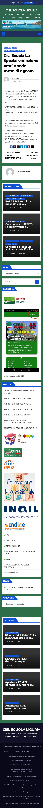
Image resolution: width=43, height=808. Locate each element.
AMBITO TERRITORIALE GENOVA (17, 398)
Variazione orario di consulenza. (14, 50)
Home (6, 752)
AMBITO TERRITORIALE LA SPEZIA (18, 409)
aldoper (21, 253)
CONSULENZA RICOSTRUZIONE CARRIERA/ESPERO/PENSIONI (21, 770)
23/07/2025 (11, 712)
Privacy (25, 792)
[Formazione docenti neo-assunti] (15, 526)
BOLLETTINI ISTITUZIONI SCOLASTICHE (20, 428)
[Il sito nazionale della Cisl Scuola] (13, 452)
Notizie (15, 47)
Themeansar (36, 746)
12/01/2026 (11, 665)
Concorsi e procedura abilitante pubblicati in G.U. (19, 249)
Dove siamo (13, 780)
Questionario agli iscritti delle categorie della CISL (24, 803)
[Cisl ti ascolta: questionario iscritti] (14, 376)
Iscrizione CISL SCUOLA (26, 780)
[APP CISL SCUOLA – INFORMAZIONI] (21, 340)
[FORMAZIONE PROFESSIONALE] (19, 487)
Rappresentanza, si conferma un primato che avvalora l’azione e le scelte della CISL (21, 797)
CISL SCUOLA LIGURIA (21, 10)
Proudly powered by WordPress (12, 746)
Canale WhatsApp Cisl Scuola (21, 760)
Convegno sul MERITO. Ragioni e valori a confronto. (19, 227)
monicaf (17, 78)
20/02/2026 (11, 641)
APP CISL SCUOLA (32, 752)
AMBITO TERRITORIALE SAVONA (17, 415)
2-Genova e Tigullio (26, 195)
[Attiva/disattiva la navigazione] (20, 34)
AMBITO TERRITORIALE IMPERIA (17, 404)
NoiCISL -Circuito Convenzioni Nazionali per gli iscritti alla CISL (21, 786)
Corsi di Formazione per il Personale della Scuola (21, 776)
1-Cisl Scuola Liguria (12, 195)
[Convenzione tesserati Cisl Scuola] (19, 438)
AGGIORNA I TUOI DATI (17, 752)
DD (19, 641)
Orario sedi (18, 792)
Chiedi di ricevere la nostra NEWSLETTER (21, 765)
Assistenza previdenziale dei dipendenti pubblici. (21, 756)
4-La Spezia (7, 47)
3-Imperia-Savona (11, 198)
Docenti (8, 244)
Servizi (6, 803)
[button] (36, 34)
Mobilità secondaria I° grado (32, 155)
